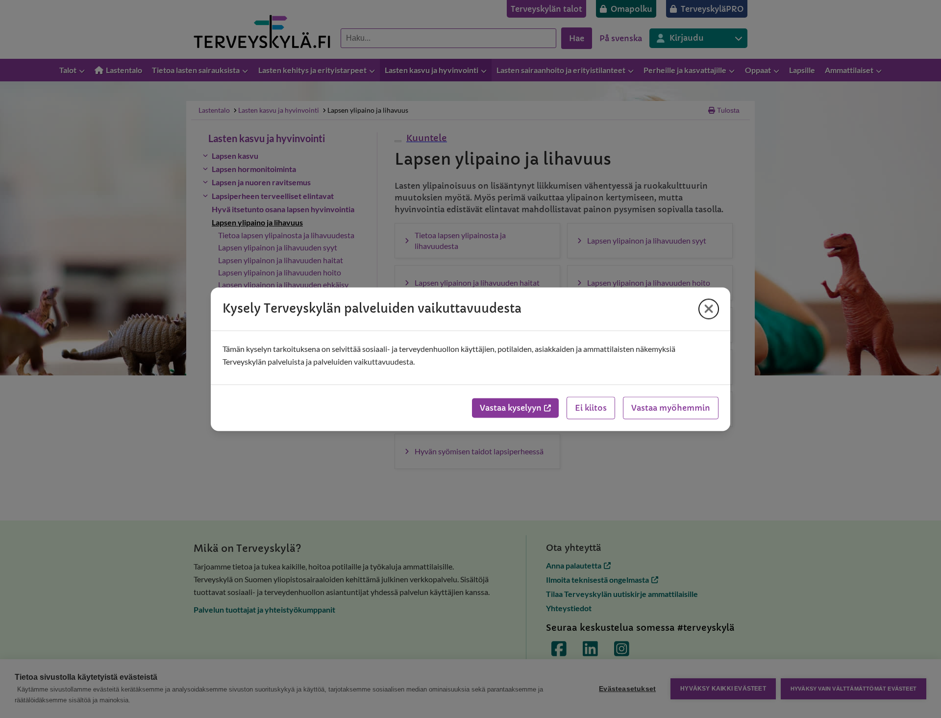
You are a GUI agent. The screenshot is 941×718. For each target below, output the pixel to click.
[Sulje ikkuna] (708, 309)
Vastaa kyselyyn (511, 408)
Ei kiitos (591, 408)
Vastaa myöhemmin (670, 408)
